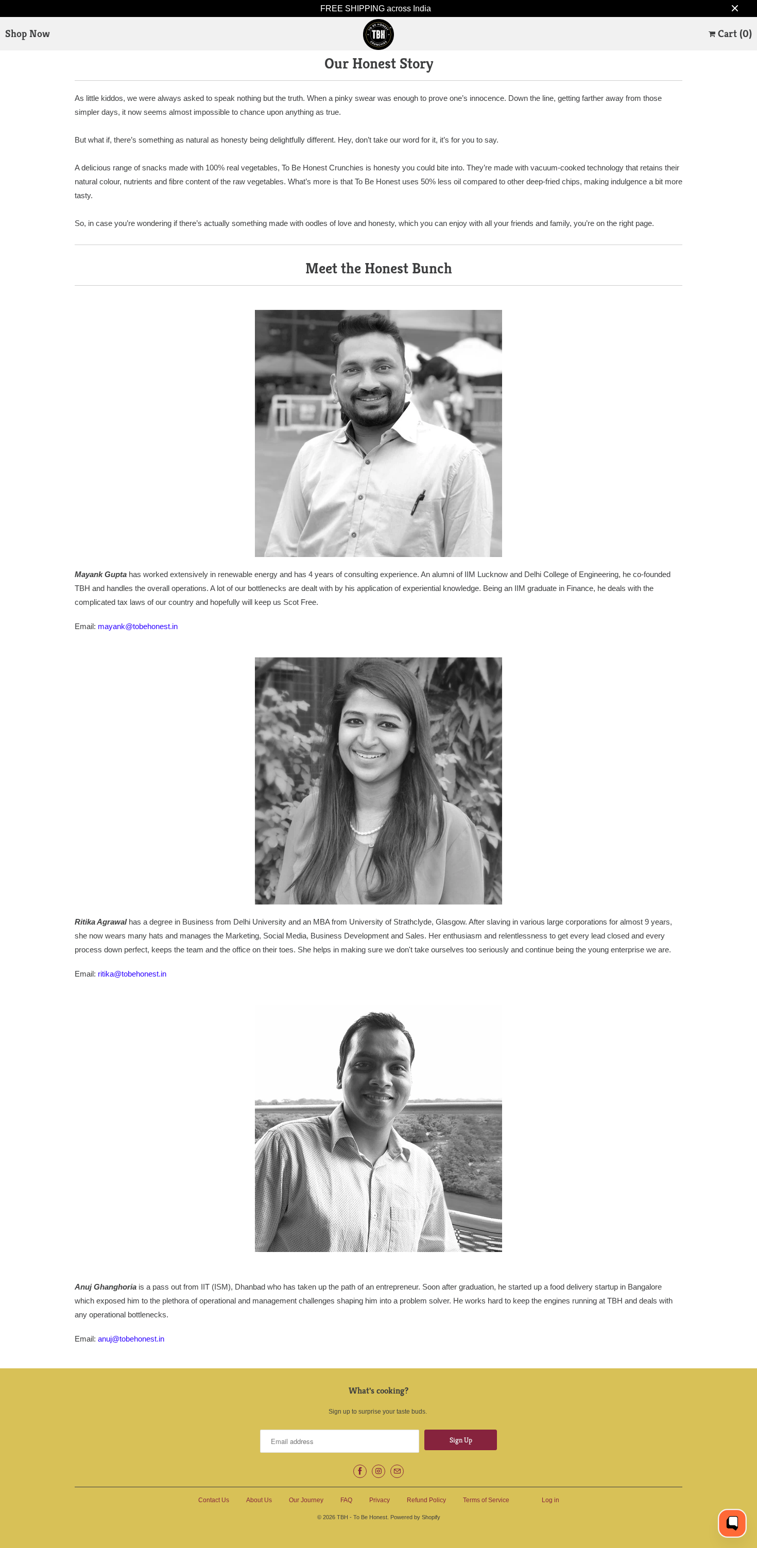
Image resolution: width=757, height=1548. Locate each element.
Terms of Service (486, 1500)
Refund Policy (426, 1500)
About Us (259, 1500)
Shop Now (27, 33)
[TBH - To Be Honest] (378, 36)
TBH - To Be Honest (362, 1517)
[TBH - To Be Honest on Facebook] (360, 1471)
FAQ (346, 1500)
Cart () (733, 33)
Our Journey (306, 1500)
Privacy (379, 1500)
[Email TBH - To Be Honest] (397, 1471)
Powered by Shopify (415, 1517)
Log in (550, 1500)
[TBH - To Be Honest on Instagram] (378, 1471)
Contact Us (213, 1500)
